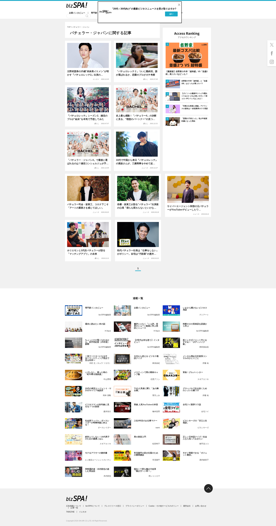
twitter (271, 44)
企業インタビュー (77, 13)
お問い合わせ (200, 506)
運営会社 (187, 506)
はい (171, 14)
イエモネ (83, 512)
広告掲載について (73, 506)
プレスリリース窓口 (112, 506)
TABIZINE (70, 512)
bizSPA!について (93, 506)
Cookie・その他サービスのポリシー (164, 506)
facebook (271, 53)
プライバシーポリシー (134, 506)
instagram (271, 62)
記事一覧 (74, 508)
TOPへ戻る (208, 488)
